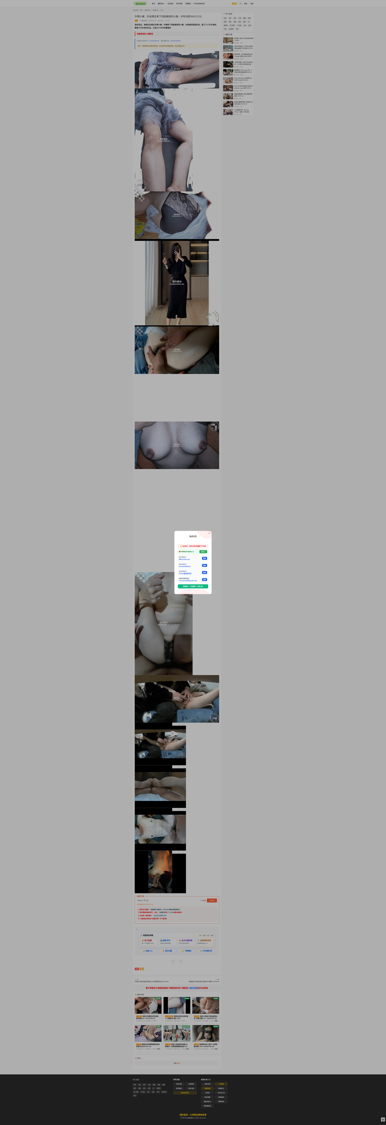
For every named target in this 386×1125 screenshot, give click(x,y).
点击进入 (203, 551)
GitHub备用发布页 (185, 573)
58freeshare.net (184, 559)
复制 (204, 558)
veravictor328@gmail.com (188, 580)
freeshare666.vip (184, 566)
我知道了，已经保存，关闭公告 (193, 586)
